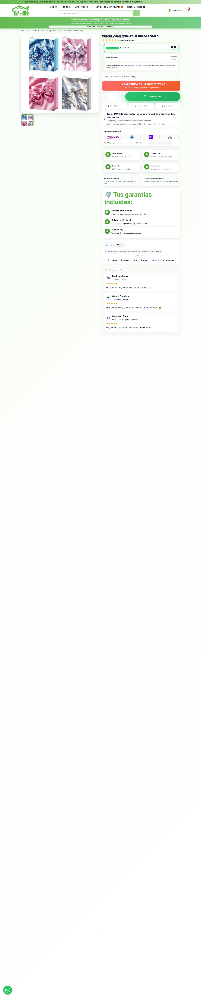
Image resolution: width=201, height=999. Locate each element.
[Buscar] (136, 13)
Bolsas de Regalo (78, 31)
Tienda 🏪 (66, 6)
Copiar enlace (170, 260)
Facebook (126, 260)
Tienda (28, 31)
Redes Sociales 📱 (136, 6)
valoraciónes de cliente (126, 40)
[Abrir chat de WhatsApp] (7, 990)
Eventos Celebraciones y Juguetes (43, 31)
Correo (157, 260)
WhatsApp (113, 260)
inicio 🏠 (53, 6)
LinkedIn (145, 260)
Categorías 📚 (81, 6)
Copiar (120, 245)
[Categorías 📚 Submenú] (91, 7)
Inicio (22, 31)
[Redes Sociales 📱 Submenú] (147, 7)
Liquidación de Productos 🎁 (109, 6)
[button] (152, 96)
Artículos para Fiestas (63, 31)
